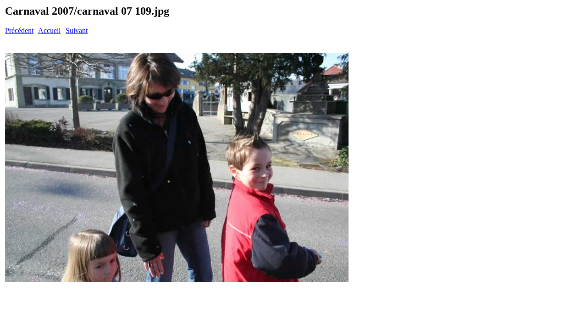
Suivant (77, 30)
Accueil (49, 30)
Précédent (19, 30)
